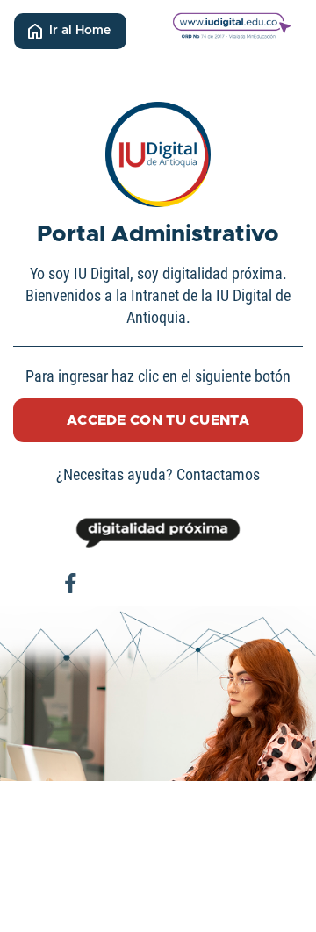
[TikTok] (175, 583)
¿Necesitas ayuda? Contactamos (158, 474)
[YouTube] (210, 583)
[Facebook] (70, 583)
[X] (140, 583)
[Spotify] (245, 583)
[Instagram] (105, 583)
